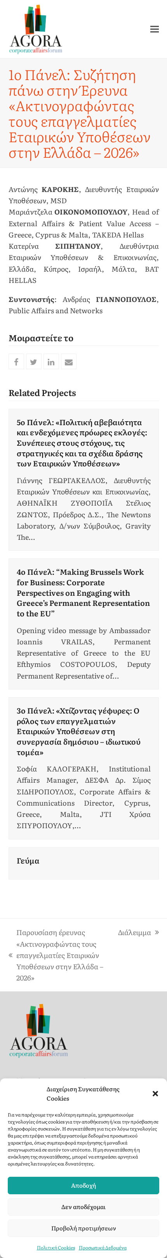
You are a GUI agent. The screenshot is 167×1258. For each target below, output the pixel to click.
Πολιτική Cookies (56, 1247)
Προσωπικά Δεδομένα (103, 1247)
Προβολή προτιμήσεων (83, 1227)
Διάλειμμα (134, 932)
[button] (155, 1093)
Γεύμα (28, 860)
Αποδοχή (83, 1185)
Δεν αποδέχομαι (83, 1206)
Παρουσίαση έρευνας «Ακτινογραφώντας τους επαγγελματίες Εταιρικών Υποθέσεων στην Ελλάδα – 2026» (56, 955)
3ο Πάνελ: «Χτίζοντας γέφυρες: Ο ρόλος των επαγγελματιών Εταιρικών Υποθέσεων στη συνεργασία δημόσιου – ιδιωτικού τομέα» (79, 731)
